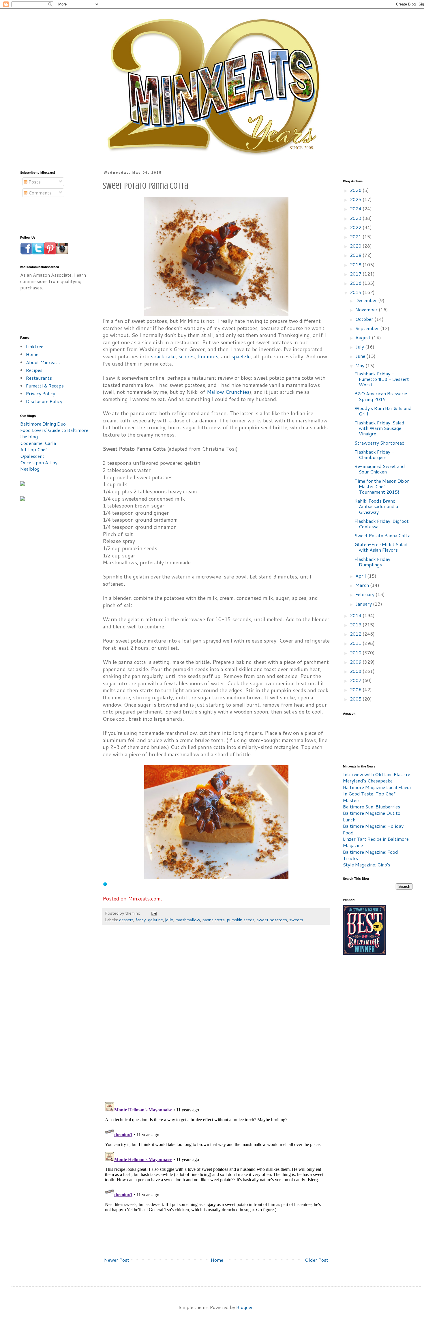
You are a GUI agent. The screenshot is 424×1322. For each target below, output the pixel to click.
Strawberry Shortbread (379, 442)
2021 (356, 236)
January (364, 603)
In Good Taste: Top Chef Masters (369, 796)
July (360, 346)
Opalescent (32, 456)
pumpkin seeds (240, 920)
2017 (356, 273)
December (366, 300)
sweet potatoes (272, 920)
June (360, 356)
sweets (296, 920)
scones (187, 356)
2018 (356, 264)
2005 (356, 698)
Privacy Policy (40, 393)
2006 (356, 689)
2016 (356, 283)
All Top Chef (33, 449)
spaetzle (241, 356)
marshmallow (188, 920)
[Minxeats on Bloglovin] (105, 884)
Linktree (34, 346)
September (367, 328)
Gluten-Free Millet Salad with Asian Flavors (381, 547)
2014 (356, 615)
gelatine (155, 920)
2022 (356, 227)
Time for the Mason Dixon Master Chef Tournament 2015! (382, 486)
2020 (356, 245)
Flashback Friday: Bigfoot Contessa (381, 524)
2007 (356, 680)
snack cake (163, 356)
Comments (39, 192)
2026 (356, 190)
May (360, 365)
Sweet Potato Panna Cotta (382, 535)
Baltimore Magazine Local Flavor (377, 787)
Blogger (244, 1307)
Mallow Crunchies (228, 392)
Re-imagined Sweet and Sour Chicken (379, 469)
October (364, 319)
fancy (141, 920)
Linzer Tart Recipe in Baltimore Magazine (376, 842)
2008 (356, 671)
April (361, 575)
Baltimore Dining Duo (43, 423)
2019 (356, 255)
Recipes (34, 370)
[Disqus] (216, 1016)
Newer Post (116, 1260)
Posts (34, 181)
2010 (356, 652)
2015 (356, 292)
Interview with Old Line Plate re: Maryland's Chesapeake (377, 777)
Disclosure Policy (44, 401)
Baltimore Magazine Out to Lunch (371, 816)
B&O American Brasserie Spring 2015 (380, 396)
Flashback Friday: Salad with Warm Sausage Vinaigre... (379, 428)
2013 (356, 624)
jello (169, 920)
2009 (356, 661)
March (362, 585)
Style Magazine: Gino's (366, 864)
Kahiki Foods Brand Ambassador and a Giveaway (376, 506)
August (363, 337)
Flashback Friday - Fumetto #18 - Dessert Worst (381, 379)
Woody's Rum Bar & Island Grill (383, 411)
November (367, 309)
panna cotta (213, 920)
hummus (208, 356)
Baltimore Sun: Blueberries (371, 806)
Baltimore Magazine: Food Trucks (370, 855)
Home (217, 1260)
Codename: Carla (38, 443)
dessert (126, 920)
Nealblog (30, 468)
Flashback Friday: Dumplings (372, 562)
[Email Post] (153, 913)
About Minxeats (43, 362)
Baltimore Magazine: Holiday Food (373, 829)
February (365, 594)
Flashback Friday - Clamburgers (374, 454)
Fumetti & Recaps (45, 385)
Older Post (316, 1260)
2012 (356, 633)
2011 (356, 643)
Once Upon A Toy (38, 462)
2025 (356, 199)
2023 (356, 218)
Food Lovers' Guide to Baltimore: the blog (54, 433)
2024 (356, 208)
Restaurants (39, 377)
